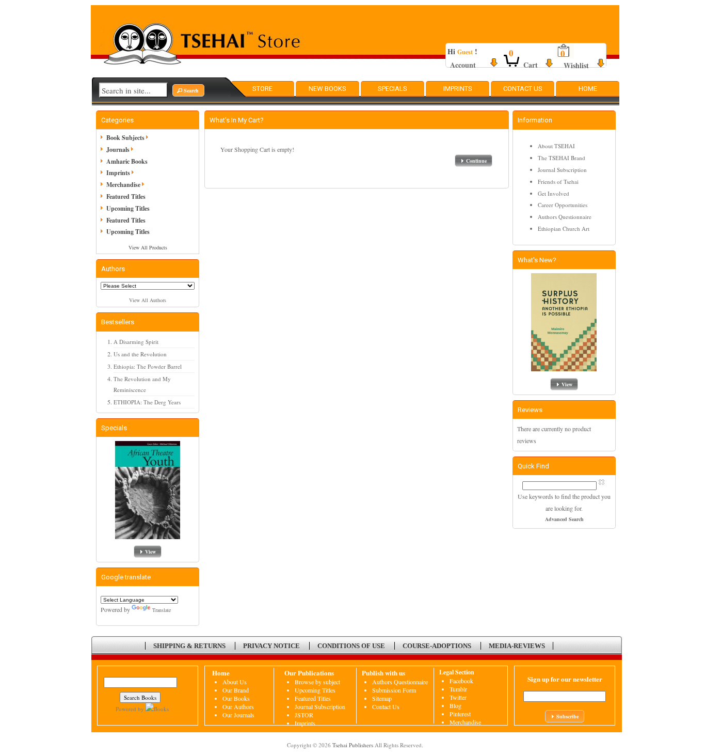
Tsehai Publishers (352, 745)
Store (262, 88)
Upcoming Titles (128, 208)
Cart (530, 64)
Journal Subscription (562, 170)
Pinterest (460, 714)
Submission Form (394, 690)
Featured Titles (126, 196)
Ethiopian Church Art (563, 228)
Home (588, 88)
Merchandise (123, 184)
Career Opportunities (562, 205)
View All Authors (147, 300)
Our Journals (238, 715)
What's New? (537, 260)
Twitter (458, 697)
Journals (118, 149)
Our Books (236, 698)
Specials (392, 88)
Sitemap (382, 698)
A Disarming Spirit (136, 341)
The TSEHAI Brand (561, 158)
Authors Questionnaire (564, 217)
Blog (455, 705)
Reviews (530, 410)
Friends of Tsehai (558, 181)
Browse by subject (317, 682)
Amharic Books (127, 161)
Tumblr (458, 689)
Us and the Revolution (140, 354)
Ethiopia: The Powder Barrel (148, 366)
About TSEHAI (556, 146)
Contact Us (522, 88)
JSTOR (304, 715)
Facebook (461, 681)
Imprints (457, 88)
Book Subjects (125, 137)
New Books (327, 88)
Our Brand (235, 690)
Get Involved (553, 193)
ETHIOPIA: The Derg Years (147, 402)
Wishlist (576, 65)
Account (463, 64)
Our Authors (238, 706)
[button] (188, 90)
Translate (161, 610)
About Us (234, 682)
